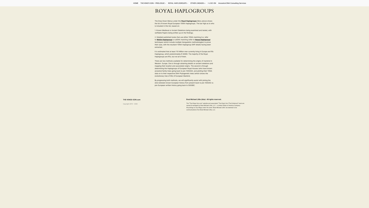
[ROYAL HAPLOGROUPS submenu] (187, 3)
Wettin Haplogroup (164, 40)
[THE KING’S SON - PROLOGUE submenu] (165, 3)
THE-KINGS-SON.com (131, 100)
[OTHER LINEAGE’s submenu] (205, 3)
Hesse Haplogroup (202, 40)
